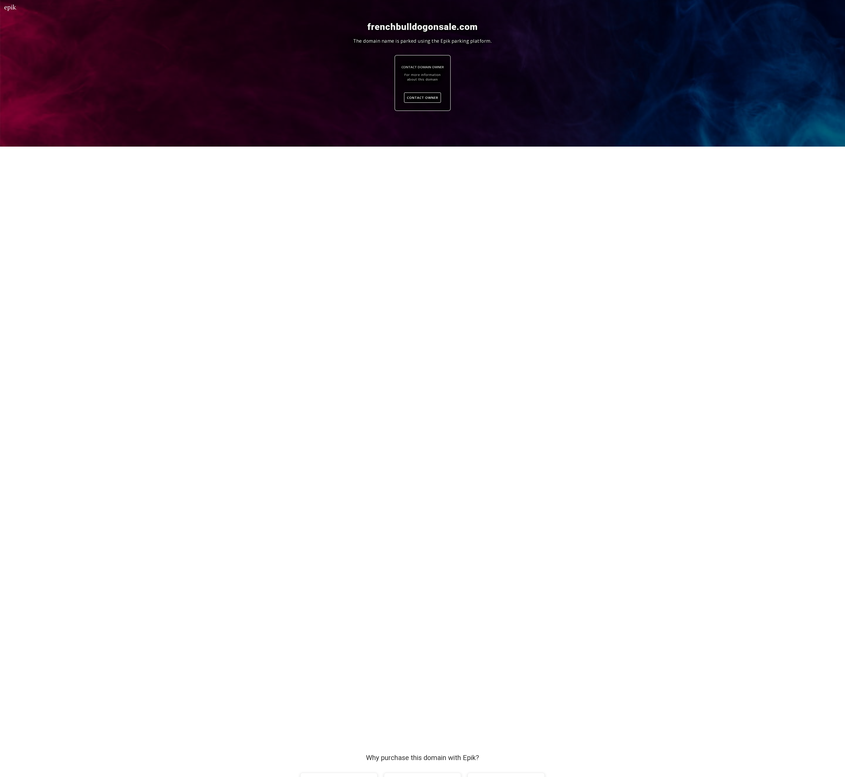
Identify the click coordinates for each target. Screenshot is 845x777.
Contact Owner (422, 97)
